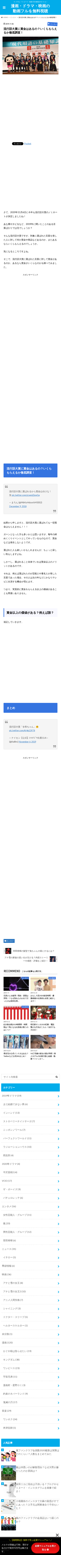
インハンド (11, 1112)
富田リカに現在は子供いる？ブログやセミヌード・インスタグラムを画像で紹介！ (37, 1488)
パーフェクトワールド (17, 1138)
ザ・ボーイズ (12, 1189)
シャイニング (12, 1308)
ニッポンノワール (14, 1129)
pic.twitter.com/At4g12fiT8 (22, 730)
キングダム (11, 1359)
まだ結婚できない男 (15, 1104)
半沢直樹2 (10, 1172)
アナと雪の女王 (13, 1282)
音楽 (6, 1410)
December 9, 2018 (18, 506)
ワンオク (10, 1419)
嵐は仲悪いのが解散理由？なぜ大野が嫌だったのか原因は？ (37, 1469)
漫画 (7, 1342)
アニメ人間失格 (13, 1299)
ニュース (9, 1248)
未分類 (7, 1334)
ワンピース (11, 1368)
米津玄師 (9, 1427)
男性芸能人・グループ (17, 1231)
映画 (6, 1274)
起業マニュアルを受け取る (45, 1548)
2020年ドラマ (11, 1163)
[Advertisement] (30, 110)
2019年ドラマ (11, 1095)
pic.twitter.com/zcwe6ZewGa (26, 495)
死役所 (8, 1155)
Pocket (27, 143)
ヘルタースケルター (15, 1325)
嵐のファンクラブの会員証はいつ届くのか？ (37, 1519)
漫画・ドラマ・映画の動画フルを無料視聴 (30, 8)
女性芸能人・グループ (17, 1214)
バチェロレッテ (13, 1197)
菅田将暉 (9, 1240)
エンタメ (10, 941)
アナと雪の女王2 (14, 1291)
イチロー (9, 1257)
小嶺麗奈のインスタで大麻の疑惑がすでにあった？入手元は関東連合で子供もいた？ (37, 1505)
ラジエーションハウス (17, 1146)
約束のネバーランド (15, 1393)
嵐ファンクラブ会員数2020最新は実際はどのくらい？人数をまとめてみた (37, 1452)
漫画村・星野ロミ (14, 1385)
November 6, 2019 (27, 741)
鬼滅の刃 (10, 1402)
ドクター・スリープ (15, 1316)
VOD (7, 1180)
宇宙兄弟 (10, 1376)
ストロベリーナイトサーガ (19, 1121)
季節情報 (8, 1265)
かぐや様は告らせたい (17, 1351)
